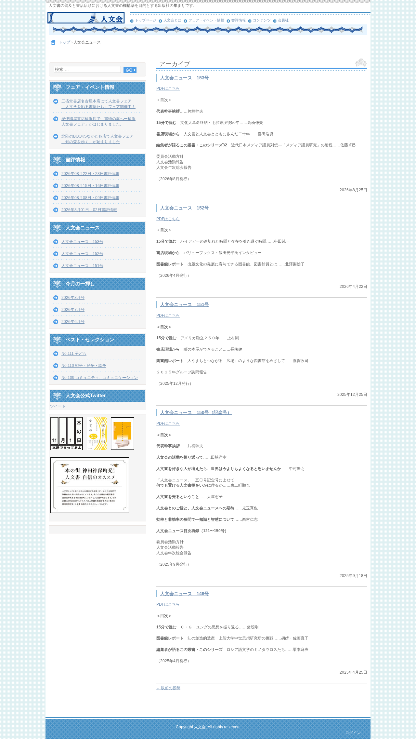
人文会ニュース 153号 (184, 77)
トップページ (145, 20)
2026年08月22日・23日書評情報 (90, 173)
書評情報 (238, 20)
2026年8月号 (72, 297)
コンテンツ (262, 20)
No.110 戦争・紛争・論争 (83, 365)
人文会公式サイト (88, 17)
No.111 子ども (73, 353)
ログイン (353, 733)
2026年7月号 (72, 309)
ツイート (58, 406)
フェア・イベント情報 (206, 20)
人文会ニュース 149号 (184, 593)
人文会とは (172, 20)
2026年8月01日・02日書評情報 (89, 210)
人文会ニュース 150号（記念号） (196, 412)
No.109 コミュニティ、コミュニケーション (99, 377)
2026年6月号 (72, 321)
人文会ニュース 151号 (184, 304)
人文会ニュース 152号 (184, 208)
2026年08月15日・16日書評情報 (90, 185)
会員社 (283, 20)
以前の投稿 (168, 688)
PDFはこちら (168, 88)
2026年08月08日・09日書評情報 (90, 197)
